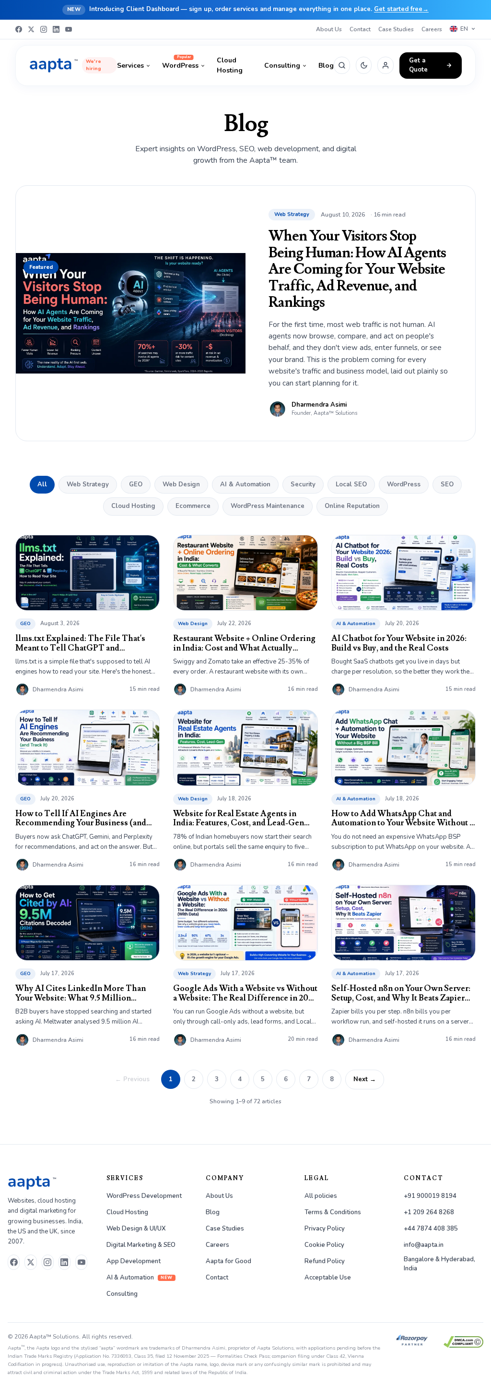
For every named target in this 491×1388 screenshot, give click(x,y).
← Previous (132, 1079)
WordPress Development (144, 1196)
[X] (31, 29)
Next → (364, 1079)
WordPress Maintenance (267, 506)
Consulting (282, 65)
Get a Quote (418, 65)
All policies (320, 1196)
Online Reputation (352, 506)
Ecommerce (192, 506)
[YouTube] (68, 29)
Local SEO (351, 484)
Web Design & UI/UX (136, 1228)
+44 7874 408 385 (431, 1228)
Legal (316, 1178)
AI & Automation (245, 484)
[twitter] (30, 1262)
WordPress (180, 65)
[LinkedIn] (56, 29)
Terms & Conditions (332, 1212)
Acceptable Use (327, 1277)
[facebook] (14, 1262)
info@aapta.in (424, 1245)
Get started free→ (401, 9)
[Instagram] (43, 29)
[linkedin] (64, 1262)
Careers (431, 29)
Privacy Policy (324, 1228)
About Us (329, 29)
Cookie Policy (324, 1245)
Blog (326, 65)
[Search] (342, 65)
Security (303, 484)
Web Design (181, 484)
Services (130, 65)
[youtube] (81, 1262)
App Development (133, 1261)
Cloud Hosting (230, 65)
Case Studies (396, 29)
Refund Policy (324, 1261)
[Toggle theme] (364, 65)
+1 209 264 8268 (429, 1212)
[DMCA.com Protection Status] (463, 1342)
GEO (135, 484)
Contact (360, 29)
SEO (447, 484)
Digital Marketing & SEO (140, 1245)
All (42, 484)
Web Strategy (88, 484)
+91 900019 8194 (430, 1196)
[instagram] (48, 1262)
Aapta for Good (228, 1261)
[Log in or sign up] (385, 65)
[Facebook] (18, 29)
